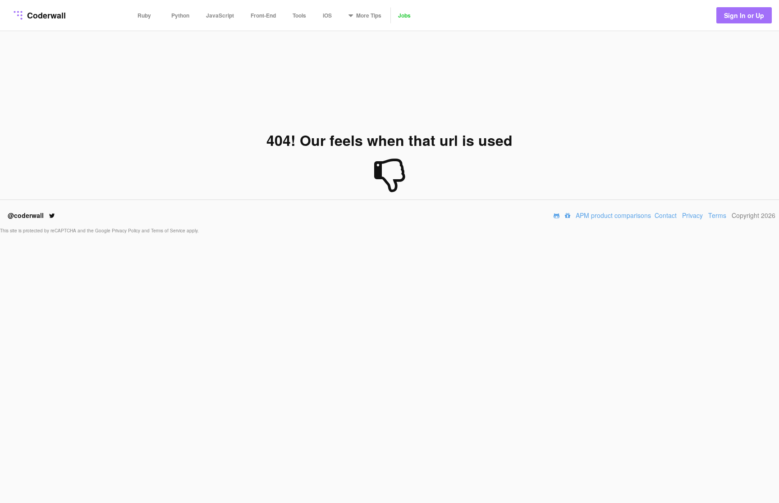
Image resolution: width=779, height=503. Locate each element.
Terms (717, 215)
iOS (327, 15)
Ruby (144, 15)
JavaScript (220, 15)
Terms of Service (169, 230)
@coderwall (27, 215)
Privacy (692, 215)
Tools (299, 15)
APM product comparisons (613, 215)
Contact (666, 215)
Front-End (263, 15)
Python (180, 15)
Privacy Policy (127, 230)
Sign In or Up (744, 15)
